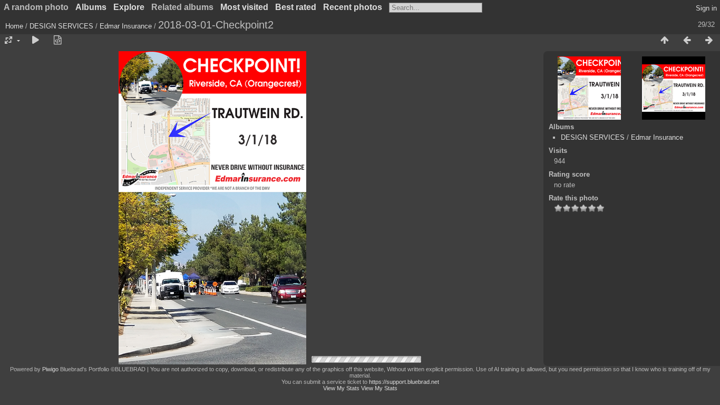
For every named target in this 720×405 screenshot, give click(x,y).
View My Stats (341, 388)
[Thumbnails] (665, 40)
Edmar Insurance (126, 26)
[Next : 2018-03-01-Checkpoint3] (709, 40)
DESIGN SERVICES (61, 26)
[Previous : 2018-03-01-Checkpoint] (687, 40)
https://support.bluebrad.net (404, 382)
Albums (90, 7)
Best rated (295, 7)
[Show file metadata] (57, 40)
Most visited (244, 7)
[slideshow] (35, 40)
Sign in (706, 8)
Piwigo (50, 369)
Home (14, 26)
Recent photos (352, 7)
